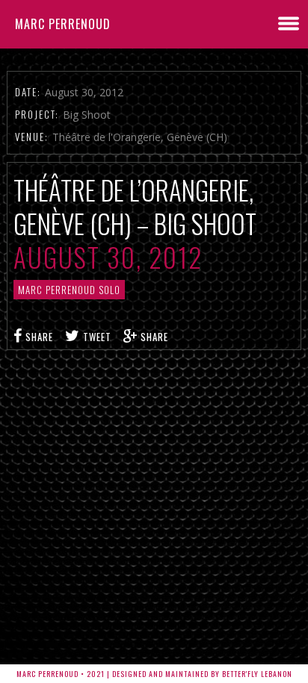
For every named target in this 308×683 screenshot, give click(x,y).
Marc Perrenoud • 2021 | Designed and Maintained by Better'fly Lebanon (154, 673)
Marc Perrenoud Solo (69, 289)
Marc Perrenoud (63, 24)
